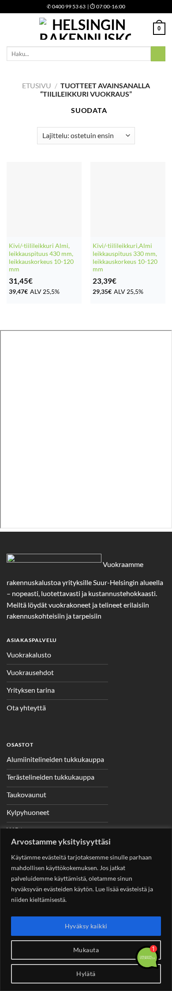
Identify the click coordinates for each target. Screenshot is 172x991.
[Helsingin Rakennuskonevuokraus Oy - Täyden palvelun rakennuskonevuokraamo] (85, 28)
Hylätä (86, 973)
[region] (86, 909)
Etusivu (36, 85)
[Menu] (12, 28)
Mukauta (86, 949)
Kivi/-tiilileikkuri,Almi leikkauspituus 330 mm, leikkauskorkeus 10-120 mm (125, 257)
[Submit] (158, 53)
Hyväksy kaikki (86, 926)
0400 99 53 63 (66, 6)
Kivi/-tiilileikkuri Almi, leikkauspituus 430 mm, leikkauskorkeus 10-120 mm (41, 257)
